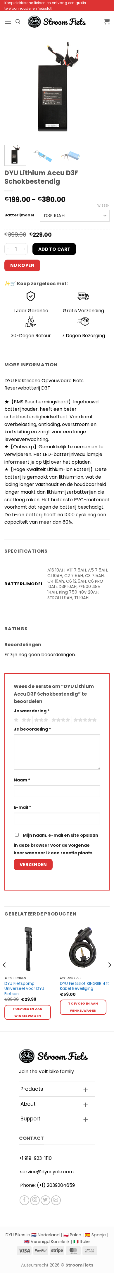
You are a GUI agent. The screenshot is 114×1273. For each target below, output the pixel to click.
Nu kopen (22, 265)
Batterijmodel (19, 215)
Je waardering (32, 711)
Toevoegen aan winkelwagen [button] (27, 1012)
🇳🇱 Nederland (45, 1235)
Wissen (103, 205)
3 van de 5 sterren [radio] (40, 720)
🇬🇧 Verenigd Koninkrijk (47, 1241)
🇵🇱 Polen (72, 1235)
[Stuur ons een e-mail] (56, 1200)
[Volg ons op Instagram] (35, 1200)
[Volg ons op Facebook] (24, 1200)
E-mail (22, 807)
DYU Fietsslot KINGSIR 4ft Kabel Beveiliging (84, 986)
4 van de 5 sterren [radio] (60, 720)
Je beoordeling (32, 729)
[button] (7, 21)
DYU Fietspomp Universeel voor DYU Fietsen (24, 989)
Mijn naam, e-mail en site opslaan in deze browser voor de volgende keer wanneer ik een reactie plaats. (56, 844)
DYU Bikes (15, 1235)
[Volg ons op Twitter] (45, 1200)
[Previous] (13, 87)
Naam (22, 780)
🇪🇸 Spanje (95, 1235)
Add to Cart (54, 249)
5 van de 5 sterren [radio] (84, 720)
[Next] (100, 87)
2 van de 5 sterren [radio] (25, 720)
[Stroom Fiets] (57, 22)
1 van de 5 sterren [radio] (15, 720)
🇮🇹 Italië (81, 1241)
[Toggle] (85, 1089)
